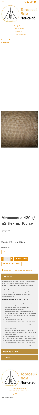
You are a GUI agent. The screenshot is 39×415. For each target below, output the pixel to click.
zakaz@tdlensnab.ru (19, 26)
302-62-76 (28, 391)
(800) (23, 391)
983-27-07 (16, 391)
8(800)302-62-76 (19, 31)
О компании (6, 404)
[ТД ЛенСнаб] (19, 13)
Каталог (4, 401)
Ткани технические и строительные (21, 40)
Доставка (5, 411)
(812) (10, 391)
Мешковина (5, 42)
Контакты (5, 408)
